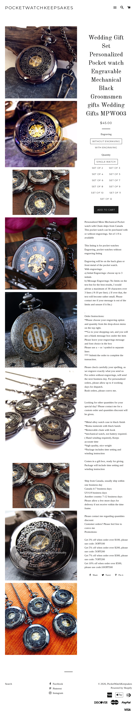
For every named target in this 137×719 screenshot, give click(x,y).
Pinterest (57, 688)
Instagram (57, 693)
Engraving (106, 134)
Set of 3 (114, 168)
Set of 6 (97, 180)
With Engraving (106, 147)
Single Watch (106, 161)
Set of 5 (114, 174)
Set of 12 (106, 198)
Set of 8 (97, 186)
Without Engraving (106, 141)
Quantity (106, 154)
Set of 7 (114, 180)
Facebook (57, 684)
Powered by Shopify (121, 688)
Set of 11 (115, 192)
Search (8, 684)
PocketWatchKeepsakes (39, 7)
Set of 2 (97, 168)
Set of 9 (114, 186)
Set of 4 (97, 174)
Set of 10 (97, 192)
